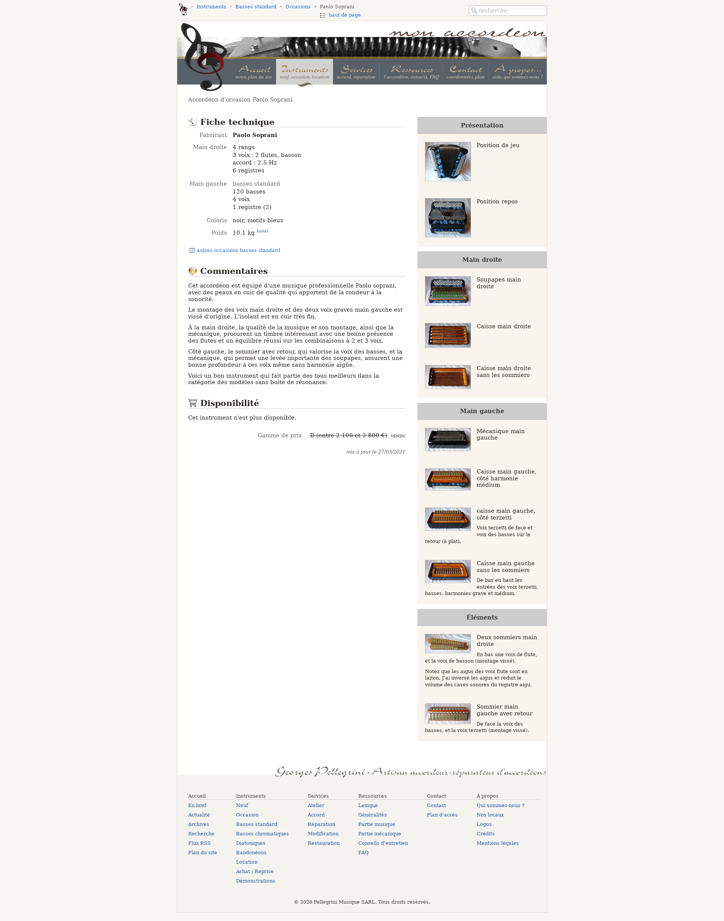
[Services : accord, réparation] (356, 72)
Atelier (316, 805)
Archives (198, 824)
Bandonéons (251, 852)
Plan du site (202, 852)
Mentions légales (498, 843)
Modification (323, 833)
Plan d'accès (442, 815)
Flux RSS (199, 843)
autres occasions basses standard (238, 250)
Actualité (199, 815)
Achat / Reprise (255, 871)
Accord (316, 815)
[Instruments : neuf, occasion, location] (304, 72)
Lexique (368, 805)
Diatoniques (250, 843)
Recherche (201, 833)
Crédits (486, 833)
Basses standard (256, 824)
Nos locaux (490, 815)
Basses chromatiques (262, 833)
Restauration (324, 843)
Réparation (321, 824)
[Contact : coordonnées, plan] (465, 72)
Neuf (242, 805)
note (262, 231)
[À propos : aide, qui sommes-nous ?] (517, 72)
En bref (197, 805)
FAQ (363, 852)
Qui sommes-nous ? (501, 805)
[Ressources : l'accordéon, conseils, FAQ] (410, 72)
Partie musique (376, 824)
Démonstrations (255, 881)
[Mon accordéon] (183, 10)
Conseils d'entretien (383, 843)
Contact (436, 805)
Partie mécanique (379, 833)
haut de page (345, 15)
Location (247, 862)
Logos (484, 824)
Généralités (372, 815)
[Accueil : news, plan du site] (254, 72)
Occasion (247, 815)
